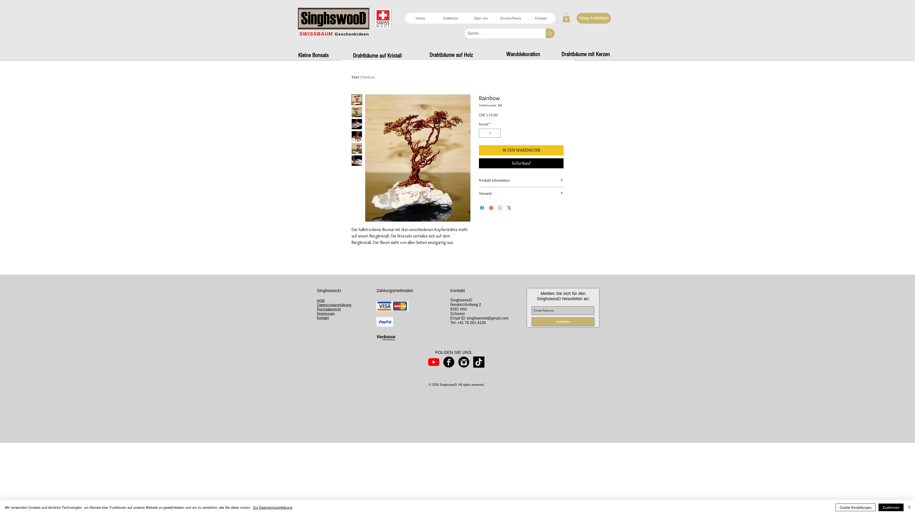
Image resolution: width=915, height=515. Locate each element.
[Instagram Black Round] (463, 362)
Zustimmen (891, 507)
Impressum (326, 313)
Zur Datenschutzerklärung (272, 507)
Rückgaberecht (329, 309)
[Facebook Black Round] (448, 362)
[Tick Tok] (478, 362)
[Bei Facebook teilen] (482, 208)
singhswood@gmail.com (487, 318)
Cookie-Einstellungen (856, 507)
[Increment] (497, 133)
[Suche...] (550, 33)
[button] (566, 17)
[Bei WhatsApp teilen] (500, 208)
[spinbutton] (490, 133)
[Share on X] (509, 208)
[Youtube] (433, 362)
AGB (321, 301)
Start (355, 77)
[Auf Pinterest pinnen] (491, 208)
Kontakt (323, 318)
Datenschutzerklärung (334, 305)
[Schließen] (909, 507)
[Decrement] (483, 133)
